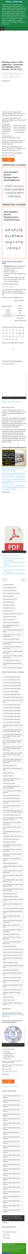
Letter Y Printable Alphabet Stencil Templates (11, 1206)
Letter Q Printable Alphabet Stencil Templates (11, 1169)
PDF (16, 17)
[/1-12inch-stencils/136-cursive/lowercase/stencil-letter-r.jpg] (13, 352)
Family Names (21, 22)
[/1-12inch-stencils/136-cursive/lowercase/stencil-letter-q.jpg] (9, 352)
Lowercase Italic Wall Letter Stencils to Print (12, 904)
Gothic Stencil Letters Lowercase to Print (13, 836)
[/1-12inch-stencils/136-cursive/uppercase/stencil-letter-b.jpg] (6, 330)
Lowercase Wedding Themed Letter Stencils (11, 916)
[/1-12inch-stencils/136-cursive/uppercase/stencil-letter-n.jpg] (22, 333)
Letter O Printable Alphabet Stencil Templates (11, 1160)
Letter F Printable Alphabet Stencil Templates (11, 1119)
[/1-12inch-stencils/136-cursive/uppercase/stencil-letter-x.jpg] (9, 339)
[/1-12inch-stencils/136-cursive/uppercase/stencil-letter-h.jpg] (3, 333)
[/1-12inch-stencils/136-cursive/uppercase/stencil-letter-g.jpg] (22, 330)
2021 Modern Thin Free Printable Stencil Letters (13, 701)
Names (15, 22)
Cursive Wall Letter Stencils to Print (12, 795)
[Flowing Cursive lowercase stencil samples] (20, 313)
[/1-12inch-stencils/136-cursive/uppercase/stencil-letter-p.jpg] (6, 336)
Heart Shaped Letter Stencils (10, 863)
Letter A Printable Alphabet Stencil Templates (11, 1096)
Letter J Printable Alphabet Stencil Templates (11, 1137)
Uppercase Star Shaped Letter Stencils (13, 989)
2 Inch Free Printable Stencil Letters (12, 694)
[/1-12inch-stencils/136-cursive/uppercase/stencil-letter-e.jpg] (16, 330)
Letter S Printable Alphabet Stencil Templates (11, 1178)
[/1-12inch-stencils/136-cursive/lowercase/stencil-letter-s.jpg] (16, 352)
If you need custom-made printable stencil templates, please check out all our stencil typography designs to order (13, 468)
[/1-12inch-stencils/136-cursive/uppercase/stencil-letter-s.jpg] (16, 336)
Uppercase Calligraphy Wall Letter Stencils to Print (13, 966)
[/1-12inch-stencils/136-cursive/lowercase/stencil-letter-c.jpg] (9, 346)
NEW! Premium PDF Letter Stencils (11, 555)
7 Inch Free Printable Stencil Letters (12, 716)
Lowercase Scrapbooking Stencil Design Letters (12, 912)
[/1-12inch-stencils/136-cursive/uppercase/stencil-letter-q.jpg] (9, 336)
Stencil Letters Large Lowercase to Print (13, 955)
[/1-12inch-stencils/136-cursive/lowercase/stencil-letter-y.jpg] (13, 355)
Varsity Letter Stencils (8, 997)
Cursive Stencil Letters (9, 596)
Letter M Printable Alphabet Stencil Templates (11, 1151)
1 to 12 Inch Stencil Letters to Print (12, 680)
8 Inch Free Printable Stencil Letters (12, 719)
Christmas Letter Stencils (9, 783)
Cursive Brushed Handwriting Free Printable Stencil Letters (11, 787)
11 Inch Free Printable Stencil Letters (12, 685)
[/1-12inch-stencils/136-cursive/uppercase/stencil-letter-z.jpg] (16, 339)
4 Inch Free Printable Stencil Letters (12, 707)
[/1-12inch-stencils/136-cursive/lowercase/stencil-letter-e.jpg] (16, 346)
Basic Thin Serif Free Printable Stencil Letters (12, 769)
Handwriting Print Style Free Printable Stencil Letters (12, 850)
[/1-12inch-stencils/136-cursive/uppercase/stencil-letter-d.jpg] (13, 330)
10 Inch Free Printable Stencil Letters (12, 682)
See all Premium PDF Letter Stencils (10, 1086)
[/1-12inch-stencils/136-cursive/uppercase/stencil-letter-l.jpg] (16, 333)
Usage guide (18, 150)
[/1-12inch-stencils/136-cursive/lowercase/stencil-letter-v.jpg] (3, 355)
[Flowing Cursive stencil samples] (8, 313)
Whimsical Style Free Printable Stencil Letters (12, 1003)
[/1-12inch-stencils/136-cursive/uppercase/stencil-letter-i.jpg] (6, 333)
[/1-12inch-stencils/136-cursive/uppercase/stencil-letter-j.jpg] (9, 333)
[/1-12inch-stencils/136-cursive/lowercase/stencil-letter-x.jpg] (9, 355)
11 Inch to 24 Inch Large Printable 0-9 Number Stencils (12, 647)
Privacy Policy (7, 1237)
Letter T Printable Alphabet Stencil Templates (11, 1183)
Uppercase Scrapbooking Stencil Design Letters (12, 985)
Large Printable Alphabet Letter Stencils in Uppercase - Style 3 (13, 889)
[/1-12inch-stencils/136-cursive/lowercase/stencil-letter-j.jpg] (9, 349)
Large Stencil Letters (8, 584)
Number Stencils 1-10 (9, 611)
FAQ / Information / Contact (10, 1232)
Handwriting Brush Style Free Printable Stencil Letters (12, 845)
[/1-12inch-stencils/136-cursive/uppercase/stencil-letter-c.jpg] (9, 330)
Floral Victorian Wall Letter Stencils (12, 798)
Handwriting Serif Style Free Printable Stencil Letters (12, 854)
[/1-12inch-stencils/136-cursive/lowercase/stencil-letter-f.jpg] (19, 346)
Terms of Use (7, 1235)
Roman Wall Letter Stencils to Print (12, 934)
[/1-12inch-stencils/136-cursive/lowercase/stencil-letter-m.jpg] (19, 349)
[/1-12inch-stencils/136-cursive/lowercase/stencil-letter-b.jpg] (6, 346)
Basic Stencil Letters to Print (10, 765)
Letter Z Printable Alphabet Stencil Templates (11, 1210)
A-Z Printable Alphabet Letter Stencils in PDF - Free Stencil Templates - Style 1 (12, 730)
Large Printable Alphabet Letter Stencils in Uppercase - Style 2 (13, 885)
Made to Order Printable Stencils (11, 622)
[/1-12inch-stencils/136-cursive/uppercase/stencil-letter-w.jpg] (6, 339)
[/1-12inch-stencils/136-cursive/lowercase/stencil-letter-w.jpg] (6, 355)
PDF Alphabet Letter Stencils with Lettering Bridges (11, 626)
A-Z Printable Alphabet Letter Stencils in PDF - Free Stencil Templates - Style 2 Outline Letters (12, 748)
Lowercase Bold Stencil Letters (11, 896)
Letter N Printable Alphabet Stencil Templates (11, 1156)
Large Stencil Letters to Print (10, 893)
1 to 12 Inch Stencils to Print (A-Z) (11, 593)
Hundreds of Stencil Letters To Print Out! (13, 613)
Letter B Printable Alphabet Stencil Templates (11, 1101)
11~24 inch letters (11, 18)
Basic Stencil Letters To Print (10, 599)
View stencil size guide (8, 286)
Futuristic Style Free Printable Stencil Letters (12, 827)
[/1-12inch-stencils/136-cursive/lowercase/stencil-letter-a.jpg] (3, 346)
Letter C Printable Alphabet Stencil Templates (11, 1105)
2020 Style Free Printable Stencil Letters (13, 697)
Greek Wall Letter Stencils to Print (11, 839)
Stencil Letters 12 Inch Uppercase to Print (13, 952)
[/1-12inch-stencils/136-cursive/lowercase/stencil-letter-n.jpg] (22, 349)
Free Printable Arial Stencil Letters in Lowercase (12, 802)
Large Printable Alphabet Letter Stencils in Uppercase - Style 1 (13, 880)
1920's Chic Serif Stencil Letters (11, 691)
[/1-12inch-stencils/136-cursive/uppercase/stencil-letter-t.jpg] (19, 336)
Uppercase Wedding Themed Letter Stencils (11, 993)
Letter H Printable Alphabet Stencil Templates (11, 1128)
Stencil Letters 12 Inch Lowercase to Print (13, 949)
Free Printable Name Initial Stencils (12, 660)
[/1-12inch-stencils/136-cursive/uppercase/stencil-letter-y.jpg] (13, 339)
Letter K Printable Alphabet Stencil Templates (11, 1142)
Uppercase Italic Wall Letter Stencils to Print (12, 973)
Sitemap (5, 1222)
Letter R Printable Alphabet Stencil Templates (11, 1174)
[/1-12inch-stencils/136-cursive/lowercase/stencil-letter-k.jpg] (13, 349)
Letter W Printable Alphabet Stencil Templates (11, 1197)
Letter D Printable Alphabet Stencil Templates (11, 1110)
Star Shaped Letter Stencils (10, 946)
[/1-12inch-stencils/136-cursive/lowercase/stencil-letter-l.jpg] (16, 349)
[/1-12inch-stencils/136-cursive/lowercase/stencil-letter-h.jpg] (3, 349)
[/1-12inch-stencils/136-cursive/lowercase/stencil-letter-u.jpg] (22, 352)
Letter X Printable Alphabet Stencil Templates (11, 1201)
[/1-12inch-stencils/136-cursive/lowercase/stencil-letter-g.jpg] (22, 346)
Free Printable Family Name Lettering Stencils (12, 664)
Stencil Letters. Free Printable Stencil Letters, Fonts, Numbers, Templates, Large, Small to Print (12, 1218)
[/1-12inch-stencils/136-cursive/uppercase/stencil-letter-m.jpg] (19, 333)
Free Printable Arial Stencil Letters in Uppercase (12, 806)
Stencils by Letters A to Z (9, 619)
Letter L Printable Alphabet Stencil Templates (11, 1146)
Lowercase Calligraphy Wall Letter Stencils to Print (13, 900)
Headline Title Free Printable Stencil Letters (12, 859)
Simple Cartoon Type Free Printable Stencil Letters (11, 938)
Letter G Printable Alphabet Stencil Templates (11, 1124)
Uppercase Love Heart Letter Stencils (12, 977)
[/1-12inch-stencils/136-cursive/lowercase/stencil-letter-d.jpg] (13, 346)
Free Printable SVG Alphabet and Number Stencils (13, 630)
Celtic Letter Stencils (8, 776)
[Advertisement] (14, 45)
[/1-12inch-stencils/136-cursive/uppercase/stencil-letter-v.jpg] (3, 339)
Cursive (12, 17)
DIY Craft (9, 22)
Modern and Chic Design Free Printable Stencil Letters (12, 921)
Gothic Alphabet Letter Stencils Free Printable (11, 832)
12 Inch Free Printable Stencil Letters (12, 688)
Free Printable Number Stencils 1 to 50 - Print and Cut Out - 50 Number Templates (13, 811)
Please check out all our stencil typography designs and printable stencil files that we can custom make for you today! (14, 487)
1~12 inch (6, 17)
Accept (9, 1253)
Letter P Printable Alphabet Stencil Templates (11, 1165)
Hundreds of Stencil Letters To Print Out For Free (12, 866)
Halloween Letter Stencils (10, 842)
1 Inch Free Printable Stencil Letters (12, 677)
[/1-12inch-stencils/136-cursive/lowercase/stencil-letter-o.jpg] (3, 352)
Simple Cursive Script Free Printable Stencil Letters (12, 942)
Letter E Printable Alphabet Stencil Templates (11, 1114)
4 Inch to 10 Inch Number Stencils (11, 639)
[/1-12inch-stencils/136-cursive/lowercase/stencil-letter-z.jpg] (16, 355)
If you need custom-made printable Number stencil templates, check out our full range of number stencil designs (14, 481)
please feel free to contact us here (11, 1014)
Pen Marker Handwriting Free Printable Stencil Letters (12, 930)
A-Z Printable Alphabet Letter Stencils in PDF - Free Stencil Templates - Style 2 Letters (12, 742)
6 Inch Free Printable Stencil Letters (12, 713)
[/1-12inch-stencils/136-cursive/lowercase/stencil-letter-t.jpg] (19, 352)
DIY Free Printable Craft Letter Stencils (13, 668)
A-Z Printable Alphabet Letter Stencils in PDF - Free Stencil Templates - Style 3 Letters (12, 754)
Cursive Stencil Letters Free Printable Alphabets (12, 791)
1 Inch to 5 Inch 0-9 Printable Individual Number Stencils (12, 656)
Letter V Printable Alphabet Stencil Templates (11, 1192)
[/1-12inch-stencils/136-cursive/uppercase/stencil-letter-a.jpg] (3, 330)
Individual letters (11, 20)
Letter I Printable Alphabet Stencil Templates (11, 1133)
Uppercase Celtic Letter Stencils (11, 970)
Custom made (5, 24)
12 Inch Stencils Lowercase (10, 590)
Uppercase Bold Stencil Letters (11, 962)
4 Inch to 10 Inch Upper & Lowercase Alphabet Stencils (12, 635)
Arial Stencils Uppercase (9, 605)
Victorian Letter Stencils (9, 1000)
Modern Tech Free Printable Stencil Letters (11, 925)
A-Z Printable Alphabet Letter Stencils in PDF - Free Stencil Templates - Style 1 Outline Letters (12, 736)
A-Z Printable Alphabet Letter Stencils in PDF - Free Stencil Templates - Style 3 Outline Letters (12, 761)
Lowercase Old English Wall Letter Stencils (13, 908)
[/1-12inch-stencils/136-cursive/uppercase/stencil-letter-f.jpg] (19, 330)
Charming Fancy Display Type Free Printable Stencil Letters (11, 779)
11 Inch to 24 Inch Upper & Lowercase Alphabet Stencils (12, 642)
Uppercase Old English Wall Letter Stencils (11, 981)
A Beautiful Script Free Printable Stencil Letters (12, 726)
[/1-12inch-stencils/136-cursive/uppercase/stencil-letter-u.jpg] (22, 336)
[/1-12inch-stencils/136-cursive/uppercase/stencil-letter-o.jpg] (3, 336)
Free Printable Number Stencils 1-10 (12, 815)
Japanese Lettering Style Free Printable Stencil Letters (12, 871)
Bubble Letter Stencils (9, 602)
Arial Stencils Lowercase (9, 608)
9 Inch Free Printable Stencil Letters (12, 722)
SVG (19, 17)
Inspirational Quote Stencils (10, 616)
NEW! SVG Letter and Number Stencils (12, 401)
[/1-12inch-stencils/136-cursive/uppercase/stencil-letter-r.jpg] (13, 336)
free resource (17, 4)
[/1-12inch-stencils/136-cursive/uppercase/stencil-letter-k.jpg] (13, 333)
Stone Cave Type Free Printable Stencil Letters (12, 958)
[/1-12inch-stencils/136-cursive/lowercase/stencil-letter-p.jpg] (6, 352)
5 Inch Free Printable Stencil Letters (12, 710)
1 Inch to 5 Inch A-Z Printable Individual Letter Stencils (12, 652)
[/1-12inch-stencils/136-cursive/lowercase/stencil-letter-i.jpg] (6, 349)
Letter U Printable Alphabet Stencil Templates (11, 1188)
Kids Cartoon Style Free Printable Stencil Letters (13, 876)
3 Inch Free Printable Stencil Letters (12, 704)
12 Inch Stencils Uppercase (10, 587)
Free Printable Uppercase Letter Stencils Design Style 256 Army (13, 818)
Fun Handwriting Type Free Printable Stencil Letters (12, 823)
